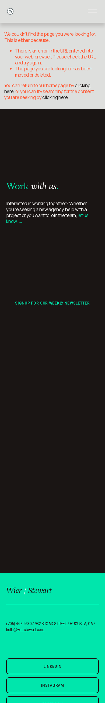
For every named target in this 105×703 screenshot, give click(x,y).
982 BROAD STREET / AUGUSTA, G (62, 624)
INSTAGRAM (52, 685)
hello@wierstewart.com (25, 630)
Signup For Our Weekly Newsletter (52, 303)
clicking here (55, 97)
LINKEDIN (53, 666)
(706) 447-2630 (19, 624)
